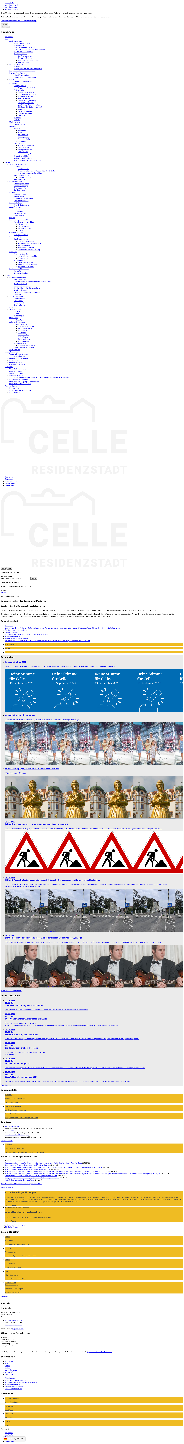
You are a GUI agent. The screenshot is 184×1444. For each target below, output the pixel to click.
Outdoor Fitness (20, 213)
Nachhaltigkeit (11, 386)
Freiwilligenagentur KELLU (24, 222)
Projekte (21, 230)
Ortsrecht (17, 66)
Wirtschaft (9, 367)
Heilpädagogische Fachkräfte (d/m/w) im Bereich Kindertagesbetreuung (32, 1178)
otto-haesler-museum (22, 286)
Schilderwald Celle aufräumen (25, 77)
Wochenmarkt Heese (26, 267)
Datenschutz (10, 483)
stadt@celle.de (13, 1325)
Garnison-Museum (20, 290)
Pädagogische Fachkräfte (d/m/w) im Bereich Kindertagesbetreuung (31, 1176)
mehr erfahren (10, 1205)
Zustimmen (5, 27)
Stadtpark (22, 333)
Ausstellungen (19, 356)
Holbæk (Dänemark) (25, 96)
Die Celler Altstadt (12, 1227)
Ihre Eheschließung (21, 239)
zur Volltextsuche (11, 9)
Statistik (17, 120)
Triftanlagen (23, 337)
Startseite (9, 479)
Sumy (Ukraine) (23, 109)
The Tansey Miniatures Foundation (27, 292)
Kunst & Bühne (19, 305)
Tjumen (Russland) (25, 113)
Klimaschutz (14, 388)
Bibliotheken (19, 196)
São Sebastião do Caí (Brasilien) (30, 107)
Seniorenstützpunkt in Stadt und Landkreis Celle (36, 171)
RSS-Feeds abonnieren (13, 1389)
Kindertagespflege (21, 186)
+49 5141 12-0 (13, 1320)
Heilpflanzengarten (25, 328)
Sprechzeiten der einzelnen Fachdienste (99, 1352)
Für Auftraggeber (24, 228)
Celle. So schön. (11, 1130)
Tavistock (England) (25, 111)
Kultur (7, 275)
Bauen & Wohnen (15, 203)
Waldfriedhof (19, 128)
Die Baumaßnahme (25, 58)
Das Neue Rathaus (20, 54)
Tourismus (9, 37)
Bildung (12, 192)
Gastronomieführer (21, 273)
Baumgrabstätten (25, 149)
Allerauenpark (23, 341)
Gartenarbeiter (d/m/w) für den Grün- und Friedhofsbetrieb (27, 1165)
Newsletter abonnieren (14, 1386)
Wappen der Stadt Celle (27, 88)
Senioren (17, 167)
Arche (20, 132)
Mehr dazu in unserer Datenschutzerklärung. (18, 21)
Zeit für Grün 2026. (12, 1126)
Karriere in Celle (7, 1188)
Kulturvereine (14, 350)
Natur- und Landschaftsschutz (20, 390)
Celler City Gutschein (22, 254)
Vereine (12, 218)
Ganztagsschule (20, 188)
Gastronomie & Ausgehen (19, 269)
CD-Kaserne (18, 301)
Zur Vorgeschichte (25, 56)
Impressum (9, 485)
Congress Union (20, 303)
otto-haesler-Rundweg (26, 345)
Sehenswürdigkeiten (17, 322)
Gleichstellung (19, 179)
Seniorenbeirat (23, 169)
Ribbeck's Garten (24, 139)
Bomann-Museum (20, 279)
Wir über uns (22, 224)
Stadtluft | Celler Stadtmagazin (17, 1135)
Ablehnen (4, 24)
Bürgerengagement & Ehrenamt (21, 220)
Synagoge (17, 294)
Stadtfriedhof (19, 143)
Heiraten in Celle (15, 237)
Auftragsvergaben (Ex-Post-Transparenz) (29, 49)
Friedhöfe (13, 126)
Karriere (12, 79)
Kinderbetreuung (15, 181)
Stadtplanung (14, 122)
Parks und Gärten (20, 324)
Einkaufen (13, 252)
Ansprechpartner (15, 371)
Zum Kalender (6, 1085)
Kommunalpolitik (16, 64)
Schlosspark (22, 330)
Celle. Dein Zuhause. (21, 205)
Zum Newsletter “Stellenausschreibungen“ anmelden (21, 1184)
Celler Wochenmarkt (26, 262)
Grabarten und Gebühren (23, 158)
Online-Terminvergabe (26, 633)
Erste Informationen (26, 241)
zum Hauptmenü (11, 5)
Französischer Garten (26, 326)
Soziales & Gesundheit (17, 164)
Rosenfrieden (23, 152)
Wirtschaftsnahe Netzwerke (20, 384)
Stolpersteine (19, 320)
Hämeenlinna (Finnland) (27, 94)
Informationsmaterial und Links (30, 173)
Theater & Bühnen (16, 296)
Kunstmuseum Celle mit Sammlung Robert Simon (33, 281)
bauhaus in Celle (20, 343)
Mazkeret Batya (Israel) (27, 101)
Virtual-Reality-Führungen (15, 1225)
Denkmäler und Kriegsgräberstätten (27, 160)
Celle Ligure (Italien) (26, 92)
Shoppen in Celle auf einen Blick (26, 256)
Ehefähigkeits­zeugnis (26, 247)
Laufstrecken (19, 215)
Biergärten (18, 271)
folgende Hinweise (17, 1329)
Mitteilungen (19, 45)
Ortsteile (17, 118)
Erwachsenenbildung (21, 201)
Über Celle (13, 83)
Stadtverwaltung (15, 41)
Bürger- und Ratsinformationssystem (28, 69)
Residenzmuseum (20, 284)
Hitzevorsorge (14, 392)
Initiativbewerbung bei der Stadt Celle (19, 1180)
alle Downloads (6, 1141)
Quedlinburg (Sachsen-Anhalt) (29, 105)
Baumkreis (22, 130)
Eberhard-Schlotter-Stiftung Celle (27, 288)
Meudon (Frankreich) (26, 103)
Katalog (17, 311)
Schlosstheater (19, 299)
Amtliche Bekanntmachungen (25, 47)
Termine (17, 313)
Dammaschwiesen (25, 339)
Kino (11, 307)
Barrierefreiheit (11, 481)
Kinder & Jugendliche (22, 175)
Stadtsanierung (19, 124)
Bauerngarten (23, 137)
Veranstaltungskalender (18, 354)
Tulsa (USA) (22, 115)
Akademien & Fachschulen (23, 198)
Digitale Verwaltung (17, 73)
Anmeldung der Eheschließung (29, 243)
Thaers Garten (23, 335)
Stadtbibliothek (15, 309)
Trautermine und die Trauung (29, 250)
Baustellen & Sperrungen (23, 52)
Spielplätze (18, 209)
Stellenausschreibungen (23, 81)
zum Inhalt (9, 3)
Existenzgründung (16, 373)
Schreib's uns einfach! (22, 75)
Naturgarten (23, 141)
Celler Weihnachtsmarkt (18, 358)
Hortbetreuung (19, 190)
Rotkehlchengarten (25, 154)
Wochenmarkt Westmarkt (28, 264)
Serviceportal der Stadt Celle (16, 630)
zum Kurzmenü (11, 7)
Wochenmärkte (19, 260)
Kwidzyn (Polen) (24, 98)
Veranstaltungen (11, 352)
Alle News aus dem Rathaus (11, 991)
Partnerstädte (19, 90)
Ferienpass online (24, 177)
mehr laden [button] (5, 1296)
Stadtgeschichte (20, 86)
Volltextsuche (6, 578)
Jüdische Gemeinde (21, 235)
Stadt (7, 39)
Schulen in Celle (20, 194)
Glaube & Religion (16, 233)
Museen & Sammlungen (18, 277)
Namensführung (24, 245)
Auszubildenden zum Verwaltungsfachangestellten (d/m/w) (27, 1169)
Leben (7, 162)
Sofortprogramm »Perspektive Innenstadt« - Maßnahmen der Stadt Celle (41, 377)
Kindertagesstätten (21, 184)
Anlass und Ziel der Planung (28, 60)
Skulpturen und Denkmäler (24, 347)
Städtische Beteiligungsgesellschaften (24, 382)
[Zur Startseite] (64, 473)
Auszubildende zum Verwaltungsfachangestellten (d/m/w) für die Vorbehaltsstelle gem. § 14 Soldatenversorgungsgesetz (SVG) (53, 1167)
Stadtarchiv (13, 318)
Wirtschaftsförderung (17, 369)
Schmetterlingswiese (26, 145)
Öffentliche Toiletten (26, 258)
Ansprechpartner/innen (23, 43)
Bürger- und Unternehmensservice (22, 71)
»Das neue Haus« (24, 62)
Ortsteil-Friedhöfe (21, 156)
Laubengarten (23, 147)
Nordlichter (13, 360)
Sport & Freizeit (15, 207)
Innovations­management (19, 379)
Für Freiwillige (23, 226)
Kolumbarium (23, 135)
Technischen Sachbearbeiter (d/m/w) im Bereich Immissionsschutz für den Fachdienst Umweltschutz (43, 1163)
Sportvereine (19, 211)
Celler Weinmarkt (16, 362)
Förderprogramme (16, 375)
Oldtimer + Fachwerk (17, 365)
